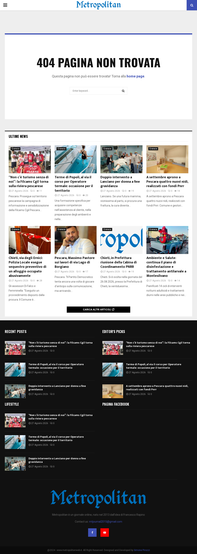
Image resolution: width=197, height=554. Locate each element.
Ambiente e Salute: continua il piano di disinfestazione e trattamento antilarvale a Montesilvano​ (166, 267)
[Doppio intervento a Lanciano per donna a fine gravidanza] (121, 159)
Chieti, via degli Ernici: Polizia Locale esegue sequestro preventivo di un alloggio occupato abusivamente (27, 267)
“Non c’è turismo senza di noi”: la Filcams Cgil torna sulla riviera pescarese (29, 181)
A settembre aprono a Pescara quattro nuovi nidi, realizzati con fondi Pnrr (167, 181)
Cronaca (15, 149)
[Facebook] (92, 532)
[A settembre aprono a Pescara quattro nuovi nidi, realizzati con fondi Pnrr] (167, 159)
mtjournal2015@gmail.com (105, 521)
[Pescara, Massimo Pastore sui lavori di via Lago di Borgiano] (76, 240)
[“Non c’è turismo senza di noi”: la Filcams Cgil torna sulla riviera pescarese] (30, 159)
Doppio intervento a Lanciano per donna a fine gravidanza (120, 181)
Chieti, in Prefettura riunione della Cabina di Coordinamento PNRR (118, 262)
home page (135, 76)
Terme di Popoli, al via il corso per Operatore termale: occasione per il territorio (74, 184)
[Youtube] (104, 532)
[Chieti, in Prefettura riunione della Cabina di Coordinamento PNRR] (121, 240)
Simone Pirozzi (142, 550)
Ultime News (18, 136)
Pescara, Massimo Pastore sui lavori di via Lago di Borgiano (75, 262)
